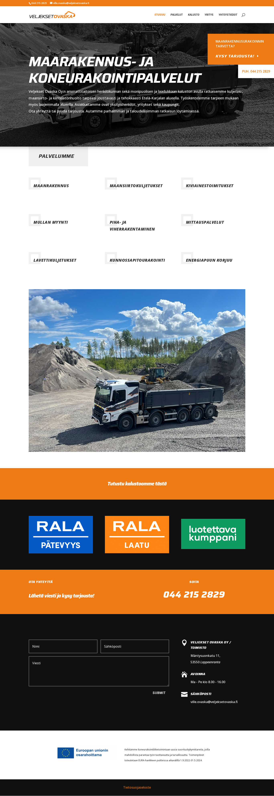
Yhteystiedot (228, 14)
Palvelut (176, 14)
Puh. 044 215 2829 (256, 71)
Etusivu (160, 14)
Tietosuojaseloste (137, 787)
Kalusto (193, 14)
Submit (159, 693)
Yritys (209, 14)
